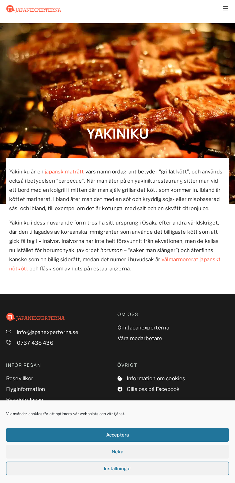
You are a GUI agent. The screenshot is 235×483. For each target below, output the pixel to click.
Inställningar (117, 468)
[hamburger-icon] (222, 8)
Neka (117, 452)
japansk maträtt (64, 172)
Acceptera (117, 435)
